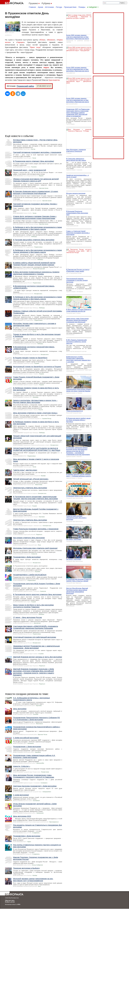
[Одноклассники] (12, 93)
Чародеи (20, 42)
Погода (59, 7)
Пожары (81, 7)
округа (46, 67)
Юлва (42, 40)
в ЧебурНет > (93, 7)
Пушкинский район (25, 86)
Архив (40, 7)
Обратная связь (10, 900)
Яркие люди (35, 47)
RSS (19, 904)
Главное (32, 7)
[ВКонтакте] (7, 93)
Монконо (51, 40)
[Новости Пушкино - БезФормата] (12, 2)
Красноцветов (54, 80)
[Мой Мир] (23, 93)
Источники (49, 7)
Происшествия (70, 7)
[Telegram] (18, 93)
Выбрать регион (10, 902)
